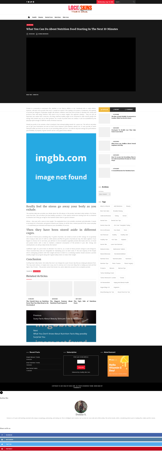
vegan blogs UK (105, 287)
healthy (114, 235)
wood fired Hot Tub (124, 292)
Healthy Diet (124, 235)
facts (125, 230)
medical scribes (104, 249)
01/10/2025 (116, 114)
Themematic (77, 387)
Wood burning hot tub (107, 292)
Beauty (40, 17)
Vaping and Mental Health (121, 282)
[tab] (104, 109)
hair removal (104, 235)
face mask (117, 230)
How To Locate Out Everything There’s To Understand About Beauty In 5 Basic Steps (123, 158)
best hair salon (104, 211)
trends (122, 277)
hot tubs (114, 239)
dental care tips (116, 220)
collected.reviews (105, 216)
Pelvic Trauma (116, 263)
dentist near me (105, 225)
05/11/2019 (78, 299)
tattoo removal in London (108, 277)
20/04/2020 (55, 299)
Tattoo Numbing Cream (107, 273)
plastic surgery (128, 263)
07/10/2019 (116, 168)
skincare (112, 268)
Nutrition (58, 17)
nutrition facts (104, 258)
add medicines (118, 206)
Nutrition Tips (104, 263)
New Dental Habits (31, 368)
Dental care (103, 220)
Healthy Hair (104, 239)
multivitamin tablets (119, 249)
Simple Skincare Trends (33, 357)
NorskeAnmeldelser (120, 254)
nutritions (36, 271)
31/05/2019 (31, 299)
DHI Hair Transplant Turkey (122, 225)
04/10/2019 (116, 155)
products (103, 268)
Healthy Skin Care (85, 372)
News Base (97, 386)
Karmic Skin (103, 244)
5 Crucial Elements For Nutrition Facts (123, 170)
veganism (116, 287)
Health (34, 17)
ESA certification (105, 230)
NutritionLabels (117, 258)
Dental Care (49, 17)
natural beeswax (105, 254)
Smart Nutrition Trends (33, 362)
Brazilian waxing (118, 211)
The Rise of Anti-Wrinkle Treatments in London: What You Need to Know (123, 117)
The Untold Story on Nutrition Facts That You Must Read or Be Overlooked (37, 303)
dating (117, 216)
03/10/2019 (116, 141)
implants (123, 239)
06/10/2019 (116, 128)
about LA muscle (105, 206)
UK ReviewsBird (105, 282)
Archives (101, 191)
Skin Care (66, 17)
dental (124, 216)
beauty (128, 206)
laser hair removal (116, 244)
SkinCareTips (122, 268)
